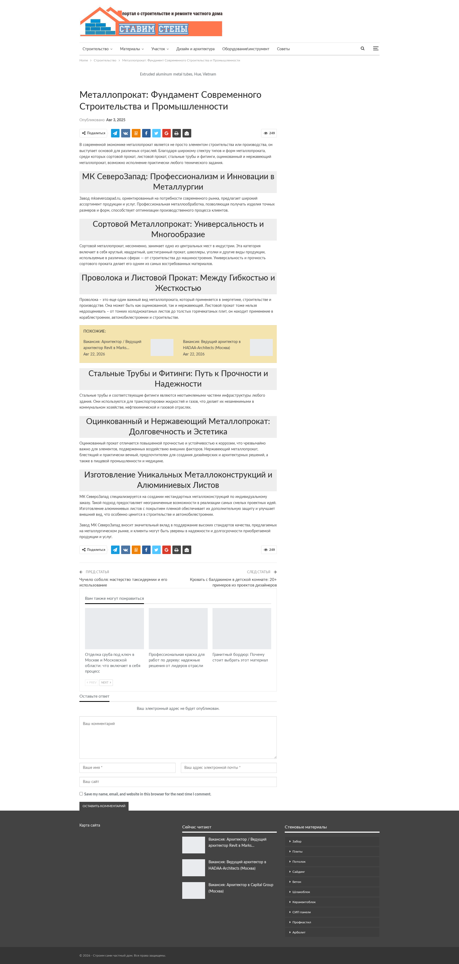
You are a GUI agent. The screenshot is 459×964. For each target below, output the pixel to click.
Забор (296, 841)
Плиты (297, 851)
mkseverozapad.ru (105, 198)
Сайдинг (298, 871)
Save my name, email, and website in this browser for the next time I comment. (147, 794)
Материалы (130, 49)
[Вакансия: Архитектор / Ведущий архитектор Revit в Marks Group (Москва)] (162, 347)
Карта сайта (89, 825)
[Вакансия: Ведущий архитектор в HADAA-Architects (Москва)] (261, 347)
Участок (158, 49)
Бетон (296, 881)
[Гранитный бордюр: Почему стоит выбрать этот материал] (241, 628)
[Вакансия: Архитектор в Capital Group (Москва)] (193, 890)
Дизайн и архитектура (195, 49)
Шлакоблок (301, 892)
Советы (283, 49)
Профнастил (301, 922)
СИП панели (301, 912)
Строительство (96, 49)
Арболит (298, 932)
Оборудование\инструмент (245, 49)
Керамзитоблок (304, 902)
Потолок (298, 861)
